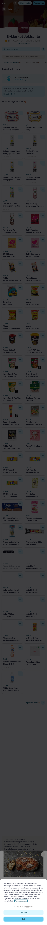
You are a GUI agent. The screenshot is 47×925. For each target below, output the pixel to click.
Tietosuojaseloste (21, 901)
